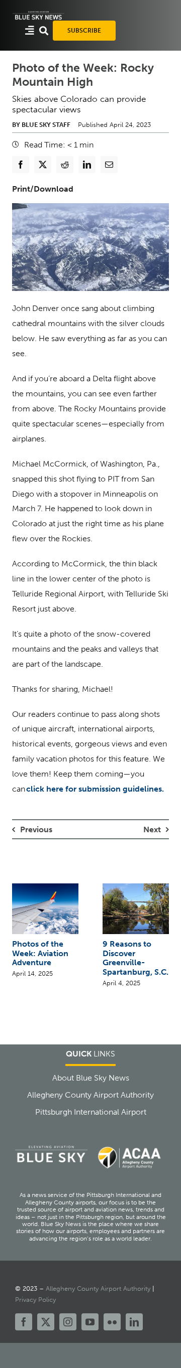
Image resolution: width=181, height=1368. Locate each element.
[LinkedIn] (87, 165)
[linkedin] (134, 1321)
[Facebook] (21, 165)
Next (152, 829)
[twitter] (45, 1321)
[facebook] (23, 1321)
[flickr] (112, 1321)
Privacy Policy (35, 1299)
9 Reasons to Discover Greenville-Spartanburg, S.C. (135, 958)
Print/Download (42, 189)
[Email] (109, 165)
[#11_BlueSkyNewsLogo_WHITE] (38, 14)
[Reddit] (65, 165)
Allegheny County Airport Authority (98, 1288)
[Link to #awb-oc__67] (43, 30)
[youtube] (90, 1321)
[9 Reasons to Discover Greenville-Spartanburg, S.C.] (136, 888)
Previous (36, 829)
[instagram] (67, 1321)
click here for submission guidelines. (95, 789)
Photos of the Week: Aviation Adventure (40, 953)
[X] (43, 165)
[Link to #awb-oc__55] (29, 31)
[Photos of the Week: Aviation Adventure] (45, 888)
